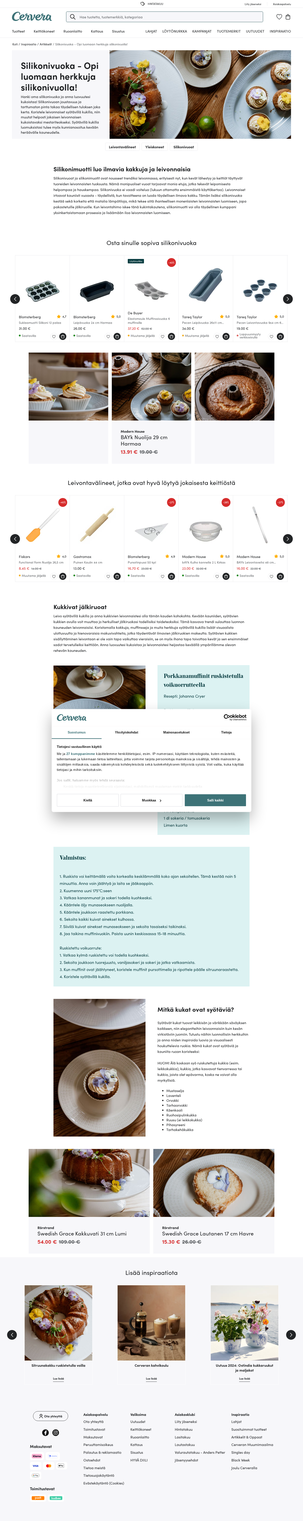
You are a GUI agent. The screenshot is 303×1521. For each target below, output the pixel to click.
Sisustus (136, 1452)
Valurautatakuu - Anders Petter (200, 1452)
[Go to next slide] (288, 299)
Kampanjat (202, 31)
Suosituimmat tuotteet (249, 1429)
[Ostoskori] (288, 17)
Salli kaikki (215, 800)
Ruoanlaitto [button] (72, 31)
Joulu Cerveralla (244, 1467)
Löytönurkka (174, 31)
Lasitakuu (182, 1436)
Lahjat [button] (151, 31)
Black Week (240, 1459)
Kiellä (87, 800)
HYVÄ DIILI (139, 1459)
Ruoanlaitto (139, 1436)
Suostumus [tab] (77, 732)
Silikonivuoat (183, 146)
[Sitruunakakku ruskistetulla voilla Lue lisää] (58, 1323)
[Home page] (32, 19)
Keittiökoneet (140, 1429)
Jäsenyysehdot (186, 1459)
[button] (72, 17)
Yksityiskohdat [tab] (126, 732)
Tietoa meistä (94, 1467)
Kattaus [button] (97, 31)
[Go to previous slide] (15, 299)
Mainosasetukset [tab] (176, 732)
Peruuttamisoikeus (98, 1444)
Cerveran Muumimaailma (252, 1444)
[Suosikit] (279, 17)
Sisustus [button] (118, 31)
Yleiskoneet (154, 146)
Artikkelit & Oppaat (246, 1436)
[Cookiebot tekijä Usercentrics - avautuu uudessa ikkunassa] (227, 717)
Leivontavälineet (122, 146)
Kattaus (136, 1444)
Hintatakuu (184, 1429)
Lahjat (236, 1421)
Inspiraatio (280, 31)
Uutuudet (255, 31)
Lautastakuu (185, 1444)
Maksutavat (93, 1436)
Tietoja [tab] (226, 732)
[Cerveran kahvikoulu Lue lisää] (151, 1323)
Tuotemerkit (229, 31)
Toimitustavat (94, 1429)
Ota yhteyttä (93, 1421)
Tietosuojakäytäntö (98, 1475)
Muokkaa (149, 800)
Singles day (240, 1452)
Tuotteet (18, 31)
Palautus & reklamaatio (102, 1452)
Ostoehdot (91, 1459)
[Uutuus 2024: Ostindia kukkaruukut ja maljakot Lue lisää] (244, 1323)
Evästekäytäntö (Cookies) (103, 1482)
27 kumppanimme (80, 753)
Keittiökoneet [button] (44, 31)
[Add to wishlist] (54, 336)
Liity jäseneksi (186, 1421)
